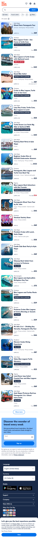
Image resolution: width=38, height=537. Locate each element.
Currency (6, 474)
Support (5, 495)
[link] (19, 28)
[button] (19, 28)
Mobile (5, 484)
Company (6, 499)
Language (6, 464)
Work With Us (7, 504)
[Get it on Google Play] (10, 488)
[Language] (30, 3)
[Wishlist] (26, 4)
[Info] (8, 19)
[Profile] (34, 4)
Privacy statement (19, 455)
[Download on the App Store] (25, 488)
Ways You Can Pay (9, 507)
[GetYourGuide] (4, 3)
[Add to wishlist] (10, 24)
